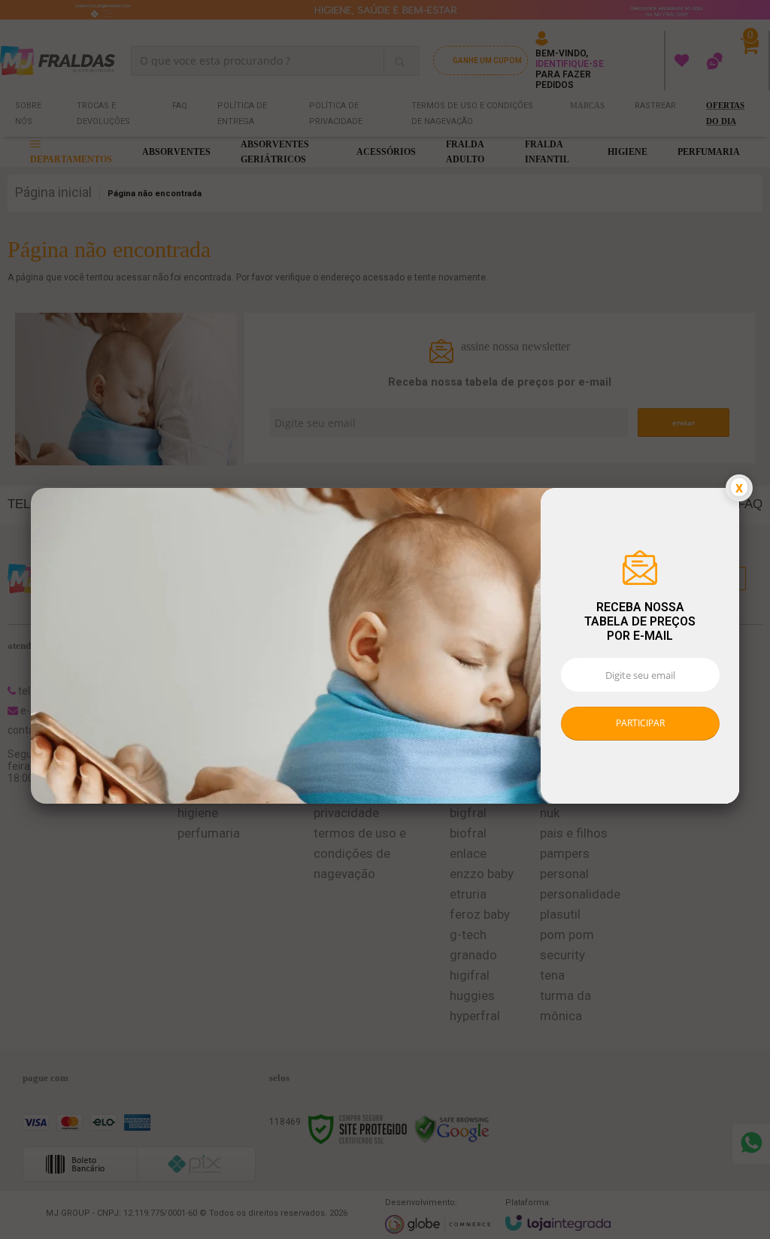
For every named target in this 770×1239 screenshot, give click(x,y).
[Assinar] (640, 724)
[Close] (739, 487)
